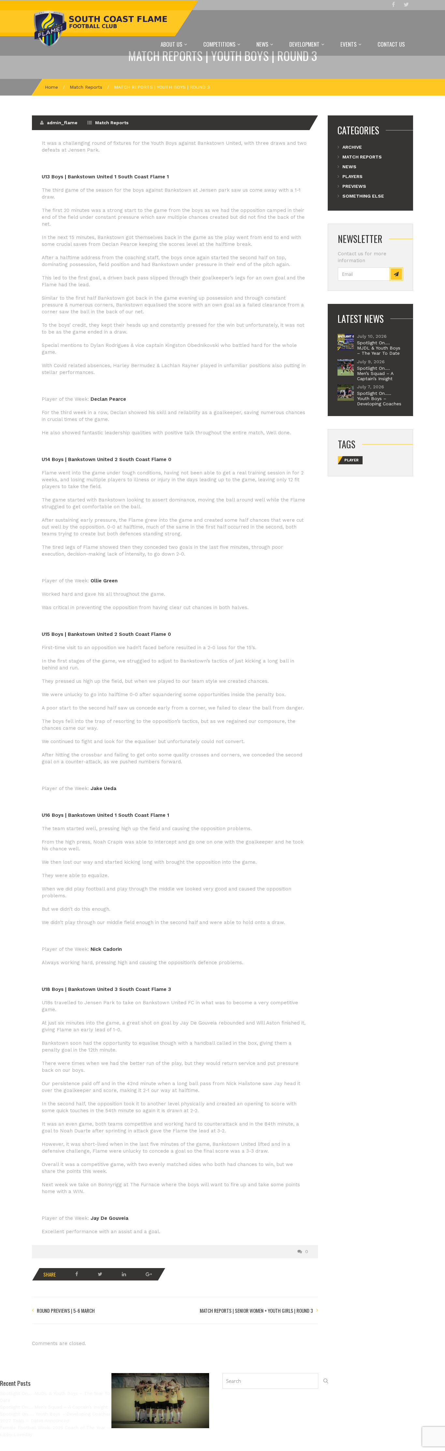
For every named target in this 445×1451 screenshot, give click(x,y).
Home (51, 87)
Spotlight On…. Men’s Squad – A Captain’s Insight (375, 373)
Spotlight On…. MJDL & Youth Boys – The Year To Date (378, 348)
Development (304, 44)
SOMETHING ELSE (363, 196)
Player (351, 460)
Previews (354, 186)
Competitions (219, 44)
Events (348, 44)
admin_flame (62, 122)
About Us (171, 44)
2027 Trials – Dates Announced (34, 1420)
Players (352, 176)
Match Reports (86, 87)
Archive (352, 147)
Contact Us (391, 44)
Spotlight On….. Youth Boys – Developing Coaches (379, 398)
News (262, 44)
